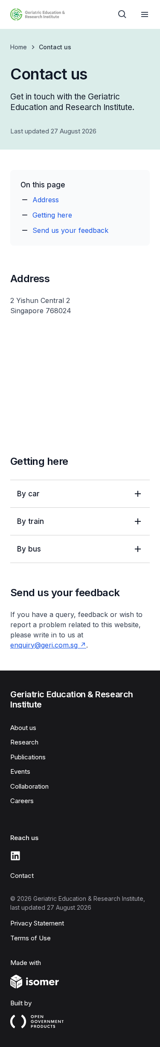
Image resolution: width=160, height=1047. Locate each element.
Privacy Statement (37, 923)
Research (24, 742)
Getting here (52, 215)
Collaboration (29, 786)
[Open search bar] (122, 14)
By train (30, 521)
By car (28, 494)
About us (23, 728)
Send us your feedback (70, 230)
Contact (22, 876)
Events (20, 771)
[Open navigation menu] (144, 14)
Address (45, 199)
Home (18, 47)
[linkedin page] (15, 856)
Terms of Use (30, 938)
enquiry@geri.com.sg (44, 645)
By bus (29, 549)
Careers (22, 801)
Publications (28, 757)
